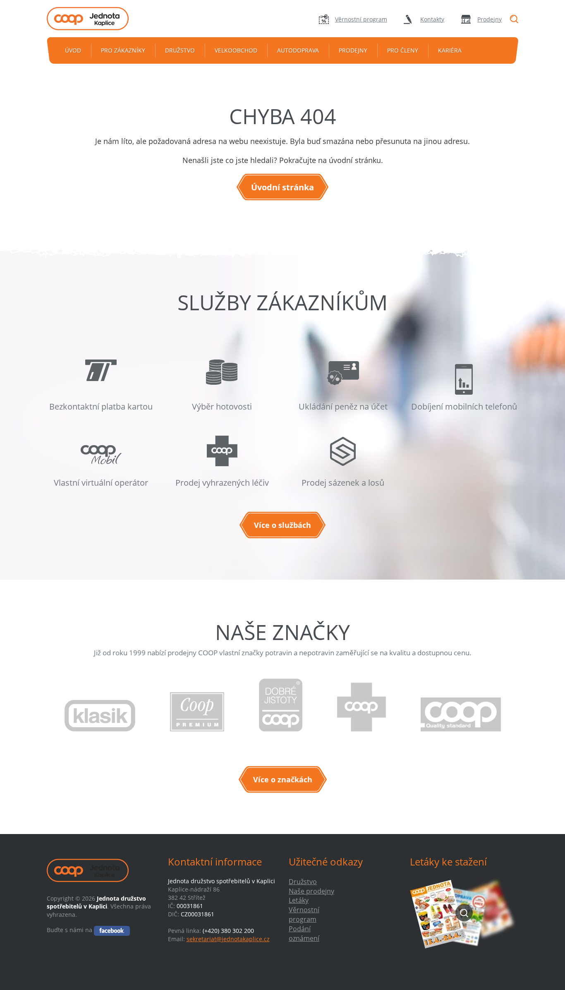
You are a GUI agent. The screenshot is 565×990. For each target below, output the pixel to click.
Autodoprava (298, 50)
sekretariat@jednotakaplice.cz (228, 939)
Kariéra (450, 50)
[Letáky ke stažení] (464, 913)
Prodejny (489, 19)
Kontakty (432, 19)
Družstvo (180, 50)
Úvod (73, 50)
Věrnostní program (361, 19)
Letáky (299, 900)
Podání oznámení (304, 933)
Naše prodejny (311, 891)
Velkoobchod (236, 50)
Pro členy (402, 50)
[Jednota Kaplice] (101, 18)
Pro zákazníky (123, 50)
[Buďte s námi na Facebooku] (112, 930)
